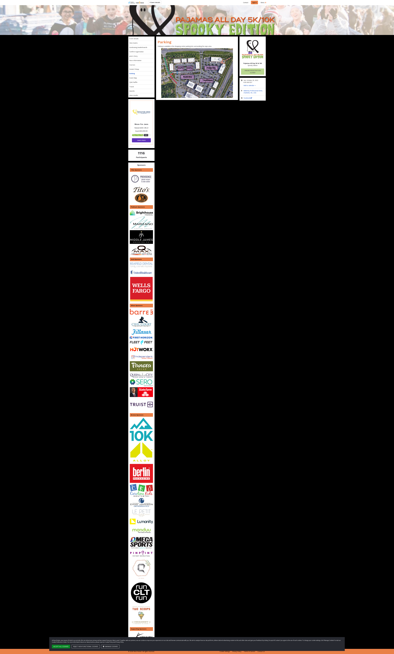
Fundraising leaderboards (138, 47)
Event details (155, 2)
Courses (132, 65)
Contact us (261, 651)
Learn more (141, 140)
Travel (131, 87)
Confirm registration (136, 52)
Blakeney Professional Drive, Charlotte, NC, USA (253, 92)
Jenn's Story (133, 56)
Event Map (133, 78)
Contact (245, 2)
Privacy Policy (236, 651)
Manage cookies (111, 646)
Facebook (247, 98)
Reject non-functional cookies (85, 646)
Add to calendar (249, 85)
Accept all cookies (60, 646)
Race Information (135, 60)
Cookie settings (225, 651)
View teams (133, 43)
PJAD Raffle (133, 82)
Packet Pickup (134, 69)
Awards (132, 91)
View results (133, 95)
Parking (132, 73)
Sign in (254, 2)
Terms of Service (249, 651)
